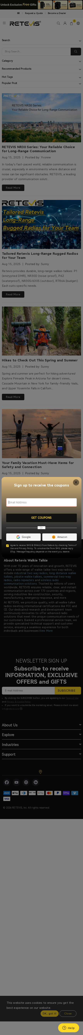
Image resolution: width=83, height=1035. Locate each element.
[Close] (76, 482)
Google (26, 537)
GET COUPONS (41, 517)
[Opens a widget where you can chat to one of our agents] (68, 1028)
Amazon (62, 537)
